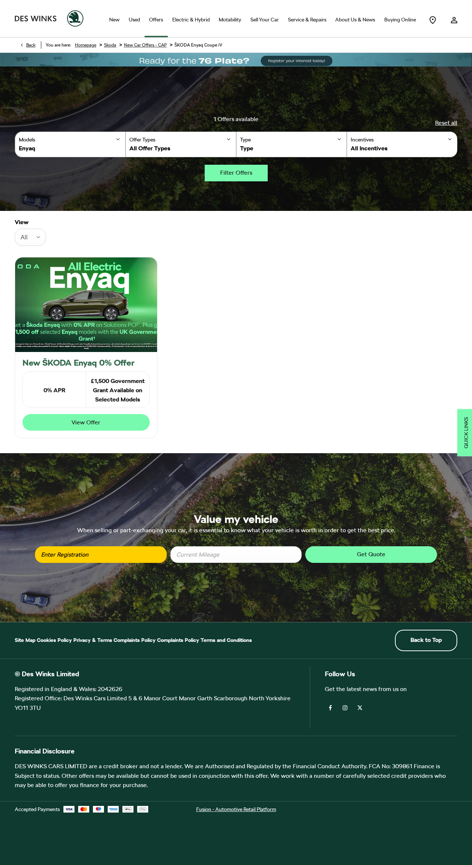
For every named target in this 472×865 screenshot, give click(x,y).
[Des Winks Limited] (35, 19)
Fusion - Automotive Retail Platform (236, 809)
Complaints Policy (135, 640)
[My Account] (454, 18)
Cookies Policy (54, 640)
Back (30, 45)
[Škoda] (75, 18)
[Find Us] (432, 18)
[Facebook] (330, 707)
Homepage (85, 45)
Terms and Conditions (226, 640)
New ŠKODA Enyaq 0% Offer (78, 363)
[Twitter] (359, 707)
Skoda (110, 45)
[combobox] (30, 237)
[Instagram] (345, 707)
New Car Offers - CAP (145, 45)
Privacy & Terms (92, 640)
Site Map (25, 640)
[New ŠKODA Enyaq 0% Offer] (86, 304)
